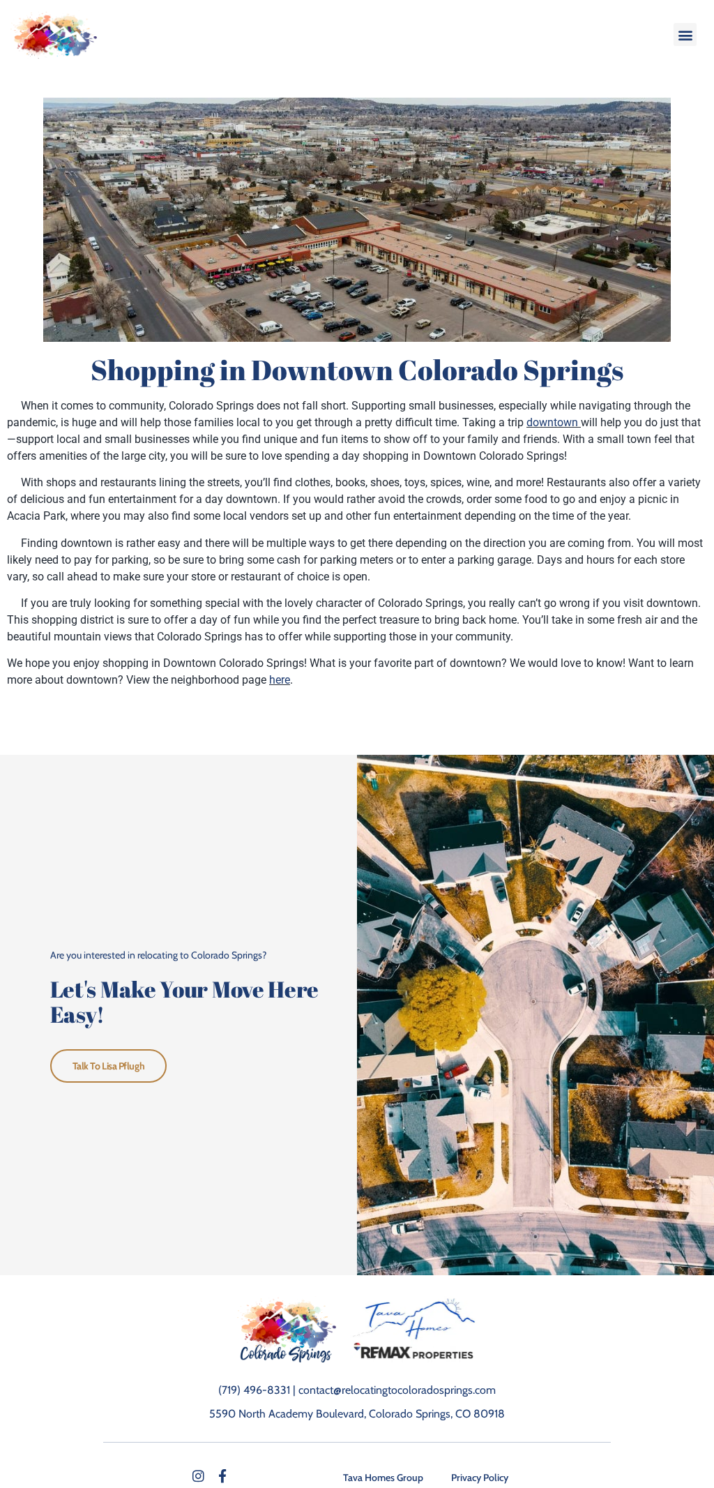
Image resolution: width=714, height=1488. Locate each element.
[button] (685, 34)
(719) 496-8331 (254, 1390)
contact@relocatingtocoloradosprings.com (397, 1390)
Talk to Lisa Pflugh (108, 1066)
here (279, 679)
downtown (553, 422)
